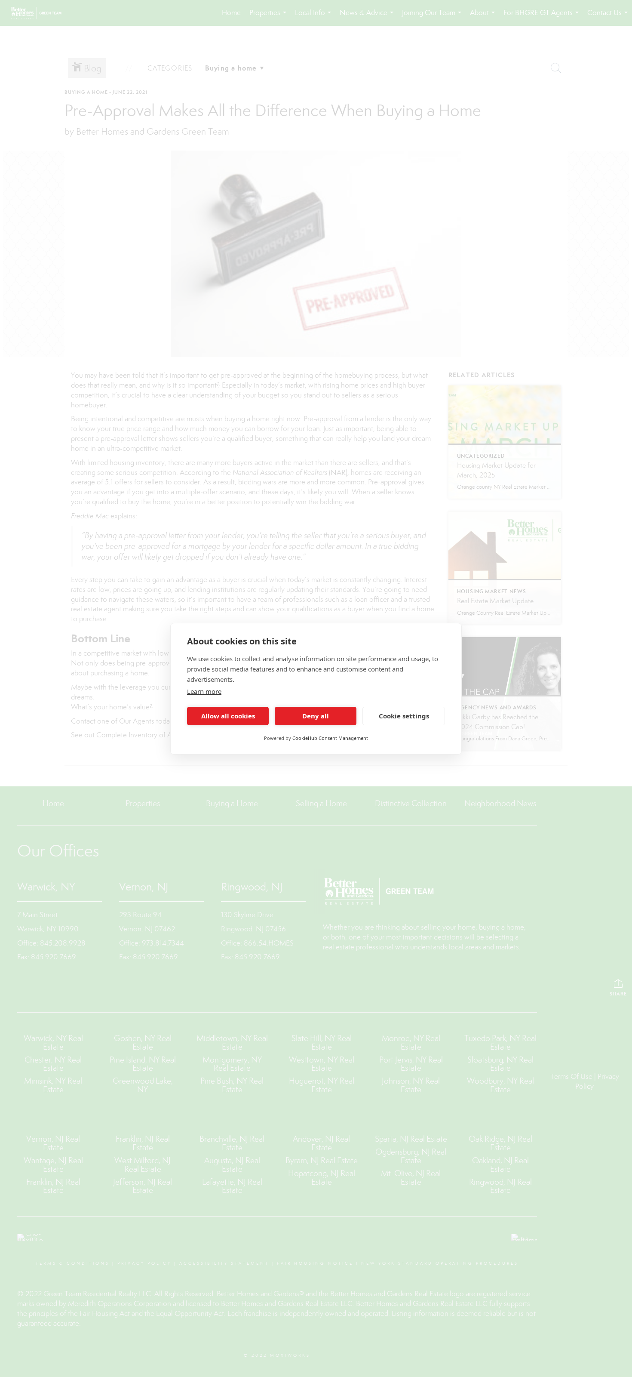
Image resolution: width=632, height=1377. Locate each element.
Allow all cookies (228, 716)
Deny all (315, 716)
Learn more (204, 691)
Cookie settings (404, 716)
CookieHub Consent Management (330, 738)
